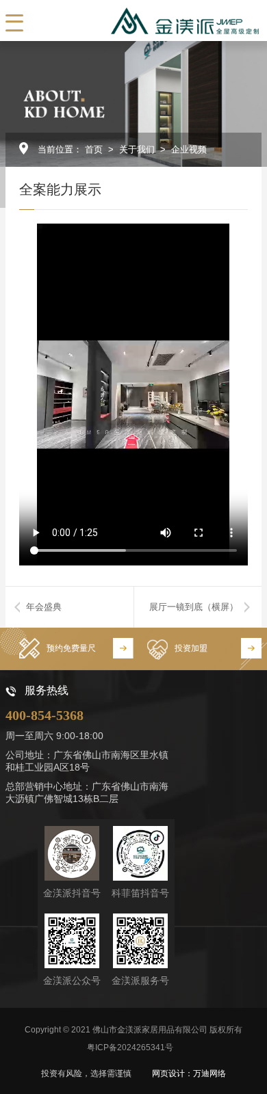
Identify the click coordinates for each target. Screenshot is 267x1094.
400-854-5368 (44, 715)
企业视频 (189, 149)
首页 (94, 149)
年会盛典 (44, 607)
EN (72, 20)
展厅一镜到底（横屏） (193, 607)
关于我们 (137, 149)
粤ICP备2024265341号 (130, 1047)
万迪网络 (209, 1073)
